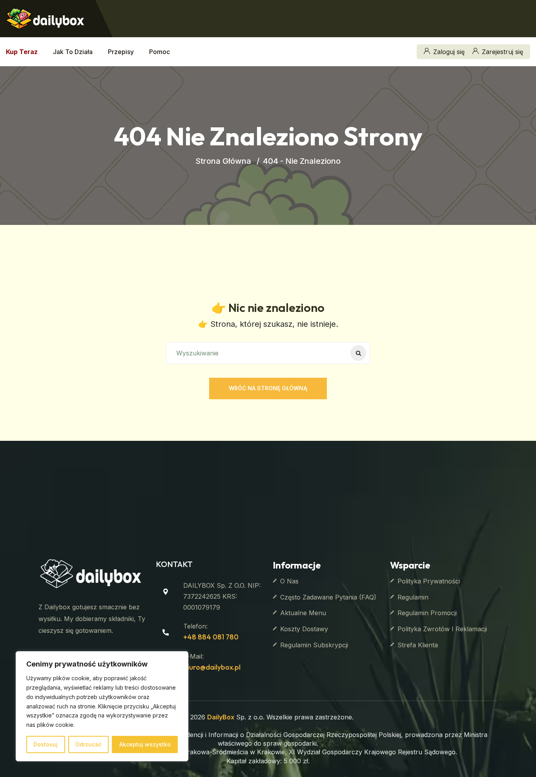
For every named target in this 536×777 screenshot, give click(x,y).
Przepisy (121, 52)
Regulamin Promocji (427, 613)
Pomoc (159, 52)
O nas (289, 581)
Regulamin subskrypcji (314, 645)
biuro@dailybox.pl (212, 667)
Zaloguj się (449, 52)
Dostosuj (45, 744)
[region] (102, 706)
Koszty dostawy (304, 629)
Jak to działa (73, 52)
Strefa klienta (417, 645)
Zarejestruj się (502, 52)
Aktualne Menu (303, 613)
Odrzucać (88, 744)
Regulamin (412, 597)
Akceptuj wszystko (145, 744)
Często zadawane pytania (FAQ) (328, 597)
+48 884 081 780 (211, 636)
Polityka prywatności (428, 581)
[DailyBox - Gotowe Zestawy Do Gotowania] (45, 17)
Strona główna (223, 161)
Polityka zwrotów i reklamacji (442, 629)
